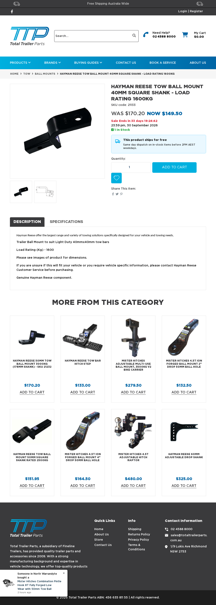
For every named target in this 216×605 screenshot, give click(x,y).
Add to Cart (174, 167)
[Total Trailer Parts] (29, 36)
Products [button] (19, 63)
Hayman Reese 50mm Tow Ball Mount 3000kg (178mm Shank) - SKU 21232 (32, 364)
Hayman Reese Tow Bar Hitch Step (83, 362)
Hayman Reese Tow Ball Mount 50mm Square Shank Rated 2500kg (32, 457)
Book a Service (163, 63)
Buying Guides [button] (87, 63)
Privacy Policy (138, 540)
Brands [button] (51, 63)
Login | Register (190, 11)
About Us (198, 63)
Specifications (66, 222)
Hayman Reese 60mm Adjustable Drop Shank (184, 455)
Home (98, 529)
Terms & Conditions (136, 547)
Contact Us (126, 63)
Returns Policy (139, 534)
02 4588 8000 (164, 36)
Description (27, 222)
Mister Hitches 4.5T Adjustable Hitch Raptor (133, 457)
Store (98, 540)
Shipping (134, 529)
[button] (116, 178)
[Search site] (134, 36)
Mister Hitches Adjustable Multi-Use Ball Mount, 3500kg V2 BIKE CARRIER (133, 365)
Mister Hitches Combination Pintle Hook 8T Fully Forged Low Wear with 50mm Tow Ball (39, 585)
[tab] (27, 222)
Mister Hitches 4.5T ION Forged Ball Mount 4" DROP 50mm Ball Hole (83, 457)
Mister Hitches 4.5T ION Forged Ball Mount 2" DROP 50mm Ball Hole (184, 364)
